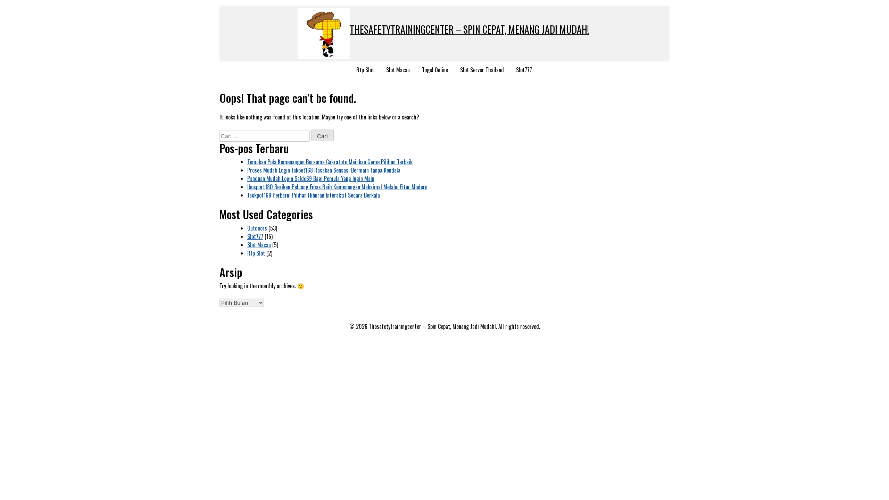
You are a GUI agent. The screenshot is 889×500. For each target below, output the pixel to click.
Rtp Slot (365, 70)
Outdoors (257, 228)
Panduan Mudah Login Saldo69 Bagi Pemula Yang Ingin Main (310, 178)
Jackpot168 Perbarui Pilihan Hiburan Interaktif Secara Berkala (313, 195)
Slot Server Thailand (482, 70)
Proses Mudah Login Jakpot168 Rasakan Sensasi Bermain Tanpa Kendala (323, 170)
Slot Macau (398, 70)
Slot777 (524, 70)
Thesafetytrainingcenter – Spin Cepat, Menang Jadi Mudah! (469, 29)
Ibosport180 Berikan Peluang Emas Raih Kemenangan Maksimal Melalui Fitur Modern (337, 187)
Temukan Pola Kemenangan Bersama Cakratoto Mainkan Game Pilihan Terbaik (330, 162)
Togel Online (435, 70)
